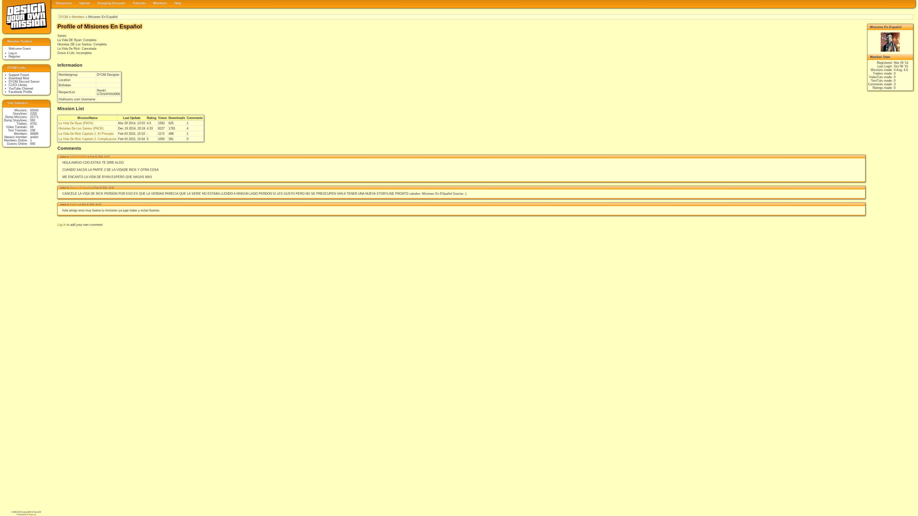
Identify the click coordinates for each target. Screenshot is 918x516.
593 (32, 120)
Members (160, 3)
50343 (34, 110)
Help (178, 3)
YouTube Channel (21, 88)
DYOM (63, 17)
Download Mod (19, 78)
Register (14, 56)
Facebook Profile (20, 92)
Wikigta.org (31, 514)
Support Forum (19, 75)
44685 (34, 133)
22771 (34, 117)
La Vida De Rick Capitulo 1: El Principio (86, 133)
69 (31, 127)
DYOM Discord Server (24, 81)
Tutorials (139, 3)
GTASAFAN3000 (78, 157)
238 (32, 130)
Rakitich (74, 204)
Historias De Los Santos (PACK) (81, 128)
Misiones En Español (80, 188)
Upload (84, 3)
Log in (61, 224)
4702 (33, 123)
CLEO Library (18, 85)
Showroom (63, 3)
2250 (33, 113)
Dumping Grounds (111, 3)
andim (34, 137)
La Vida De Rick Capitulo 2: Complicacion (87, 139)
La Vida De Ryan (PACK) (76, 123)
